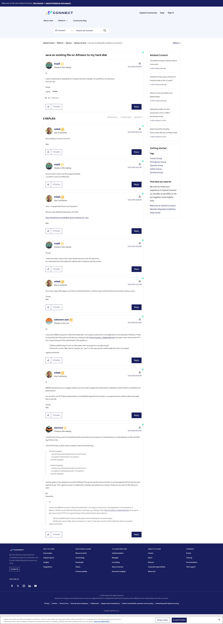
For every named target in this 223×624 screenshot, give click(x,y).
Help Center (155, 212)
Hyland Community (148, 12)
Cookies (54, 603)
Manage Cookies (162, 620)
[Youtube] (35, 586)
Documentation (191, 562)
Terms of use (63, 603)
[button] (48, 106)
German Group (156, 172)
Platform (60, 43)
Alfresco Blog (155, 68)
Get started (38, 3)
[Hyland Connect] (59, 13)
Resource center (81, 553)
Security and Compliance (79, 603)
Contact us (14, 569)
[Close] (219, 619)
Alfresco (69, 43)
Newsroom (152, 571)
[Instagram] (23, 586)
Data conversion (117, 567)
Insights (46, 562)
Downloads (79, 562)
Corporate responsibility (156, 567)
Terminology (80, 558)
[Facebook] (12, 586)
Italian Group (156, 169)
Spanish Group (156, 165)
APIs (49, 98)
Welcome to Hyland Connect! (163, 205)
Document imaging (118, 571)
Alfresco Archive (80, 43)
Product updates (81, 571)
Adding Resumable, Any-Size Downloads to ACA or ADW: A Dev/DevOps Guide (160, 113)
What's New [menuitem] (48, 20)
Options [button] (176, 43)
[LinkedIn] (29, 586)
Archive (55, 91)
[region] (111, 620)
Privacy (46, 603)
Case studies (47, 553)
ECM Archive (55, 98)
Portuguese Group (158, 161)
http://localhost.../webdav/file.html (102, 337)
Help (162, 12)
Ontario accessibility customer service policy (137, 603)
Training (189, 558)
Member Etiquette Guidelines (163, 209)
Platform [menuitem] (61, 20)
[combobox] (91, 30)
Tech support (190, 567)
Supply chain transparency (110, 603)
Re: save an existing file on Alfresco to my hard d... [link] (105, 43)
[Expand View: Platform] (67, 20)
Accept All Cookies (179, 620)
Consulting (116, 562)
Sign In (171, 12)
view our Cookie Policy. (102, 621)
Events (188, 553)
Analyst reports (48, 558)
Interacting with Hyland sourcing (167, 603)
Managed (115, 558)
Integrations (47, 567)
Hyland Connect (48, 43)
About (150, 558)
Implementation (117, 553)
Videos (78, 567)
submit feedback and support (58, 3)
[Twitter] (17, 586)
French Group (156, 158)
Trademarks (94, 603)
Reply (136, 106)
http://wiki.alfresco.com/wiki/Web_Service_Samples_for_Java (67, 218)
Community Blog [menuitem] (80, 20)
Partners (151, 562)
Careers (150, 553)
